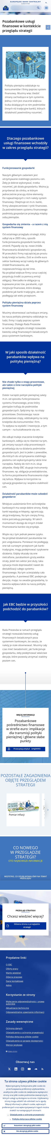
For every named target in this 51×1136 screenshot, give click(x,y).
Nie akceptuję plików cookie (27, 1131)
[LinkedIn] (16, 1069)
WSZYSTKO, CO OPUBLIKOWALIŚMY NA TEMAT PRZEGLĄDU (25, 878)
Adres (9, 985)
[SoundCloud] (36, 1069)
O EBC (9, 965)
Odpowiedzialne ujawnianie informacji (25, 1012)
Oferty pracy (12, 969)
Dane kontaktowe (14, 981)
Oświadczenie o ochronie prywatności (25, 1033)
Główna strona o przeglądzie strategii (27, 925)
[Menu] (46, 7)
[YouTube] (29, 1069)
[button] (46, 2)
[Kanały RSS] (42, 1069)
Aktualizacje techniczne (17, 1008)
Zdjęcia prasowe (14, 977)
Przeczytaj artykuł (22, 749)
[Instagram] (22, 1069)
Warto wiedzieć (13, 973)
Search (38, 8)
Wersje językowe (14, 1045)
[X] (9, 1069)
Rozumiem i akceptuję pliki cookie (27, 1125)
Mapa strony (12, 1051)
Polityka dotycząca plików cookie (22, 1037)
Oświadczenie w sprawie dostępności (24, 1041)
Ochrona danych (14, 1029)
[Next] (47, 809)
